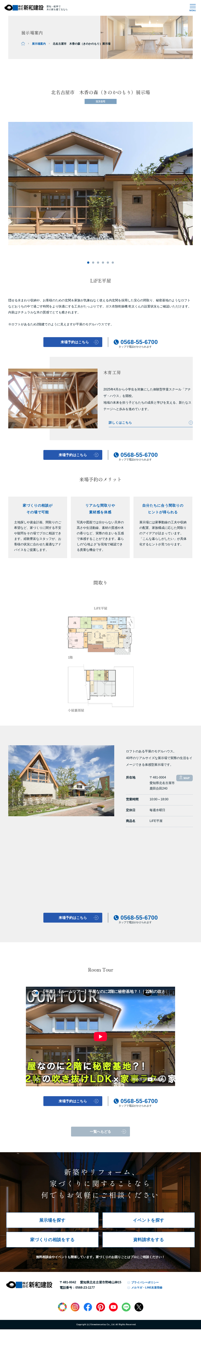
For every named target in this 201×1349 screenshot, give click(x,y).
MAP (187, 778)
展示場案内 (39, 43)
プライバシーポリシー (145, 1282)
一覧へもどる (100, 1132)
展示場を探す (52, 1220)
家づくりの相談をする (52, 1239)
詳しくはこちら (120, 422)
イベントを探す (148, 1220)
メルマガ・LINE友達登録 (146, 1287)
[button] (88, 262)
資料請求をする (148, 1239)
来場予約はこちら (73, 455)
